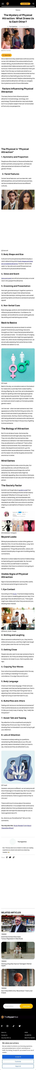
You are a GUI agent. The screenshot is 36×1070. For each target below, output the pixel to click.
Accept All (18, 1057)
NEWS (26, 1032)
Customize (18, 1061)
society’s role (23, 490)
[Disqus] (18, 886)
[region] (18, 1055)
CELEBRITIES (28, 1035)
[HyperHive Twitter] (20, 1026)
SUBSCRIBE (25, 4)
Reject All (18, 1066)
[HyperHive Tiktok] (13, 1026)
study (15, 594)
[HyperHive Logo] (7, 3)
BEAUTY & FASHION (30, 1038)
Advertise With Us (6, 1038)
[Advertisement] (18, 128)
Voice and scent (6, 278)
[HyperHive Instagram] (7, 1026)
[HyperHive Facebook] (1, 1026)
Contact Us (4, 1035)
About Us (3, 1032)
